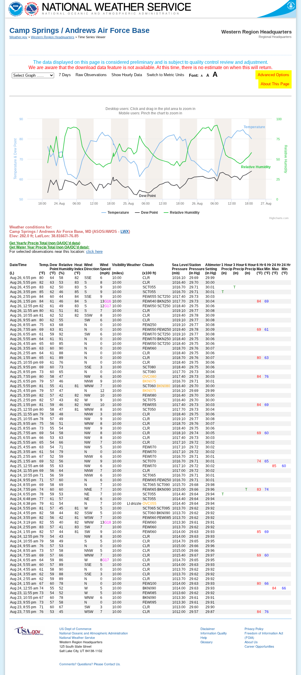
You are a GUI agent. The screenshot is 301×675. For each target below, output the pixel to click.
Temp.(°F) (44, 269)
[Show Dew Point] (146, 212)
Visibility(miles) (119, 269)
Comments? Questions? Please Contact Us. (90, 664)
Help (203, 637)
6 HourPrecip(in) (250, 269)
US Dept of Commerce (75, 628)
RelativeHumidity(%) (66, 269)
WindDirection (91, 267)
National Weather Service (77, 637)
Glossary (206, 642)
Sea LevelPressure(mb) (180, 269)
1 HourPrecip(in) (227, 269)
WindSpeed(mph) (105, 269)
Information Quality (213, 633)
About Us (251, 642)
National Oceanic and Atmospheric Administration (93, 633)
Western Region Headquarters (52, 37)
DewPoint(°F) (54, 269)
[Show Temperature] (115, 212)
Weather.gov (18, 37)
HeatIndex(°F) (78, 269)
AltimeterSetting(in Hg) (213, 269)
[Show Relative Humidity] (182, 212)
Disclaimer (207, 628)
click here (94, 251)
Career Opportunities (259, 646)
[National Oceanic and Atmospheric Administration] (14, 9)
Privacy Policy (254, 628)
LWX (125, 231)
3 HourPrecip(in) (238, 269)
